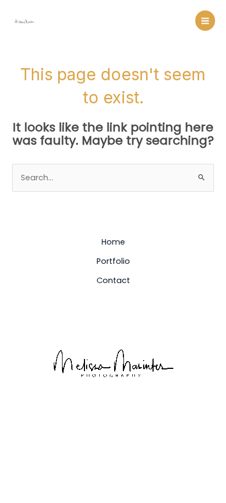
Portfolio (113, 261)
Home (113, 241)
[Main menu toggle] (205, 20)
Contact (113, 280)
